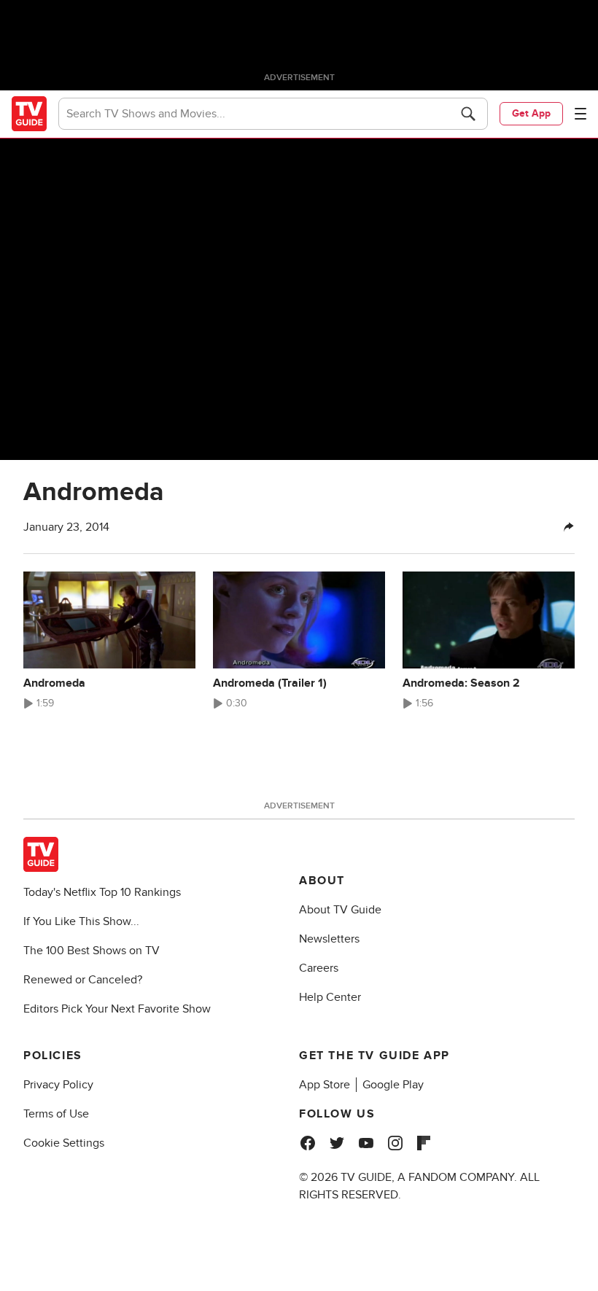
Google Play (393, 1084)
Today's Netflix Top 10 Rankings (102, 892)
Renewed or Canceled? (82, 979)
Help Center (330, 997)
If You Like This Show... (81, 921)
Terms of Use (56, 1114)
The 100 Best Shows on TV (91, 950)
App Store (324, 1084)
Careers (318, 968)
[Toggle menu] (580, 114)
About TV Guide (340, 909)
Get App (531, 113)
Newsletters (329, 939)
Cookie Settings (63, 1143)
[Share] (569, 527)
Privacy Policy (58, 1084)
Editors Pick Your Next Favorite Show (117, 1009)
